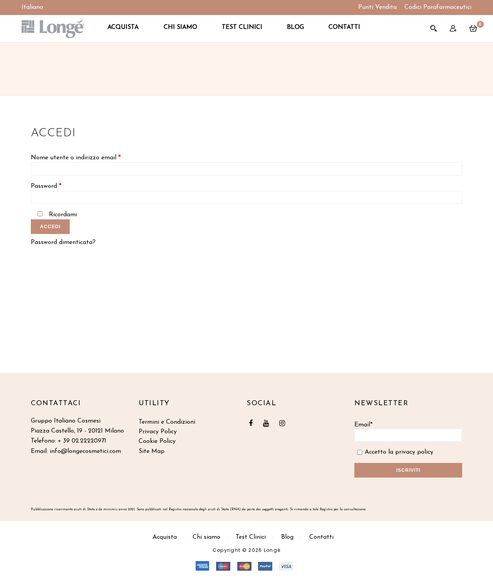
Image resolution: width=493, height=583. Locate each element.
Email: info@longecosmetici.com (76, 451)
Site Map (151, 451)
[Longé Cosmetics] (53, 28)
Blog (295, 27)
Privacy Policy (158, 432)
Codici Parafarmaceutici (437, 7)
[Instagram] (284, 424)
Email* (363, 425)
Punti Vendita (377, 7)
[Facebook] (252, 424)
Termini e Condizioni (167, 422)
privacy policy (414, 452)
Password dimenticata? (63, 242)
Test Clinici (242, 27)
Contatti (344, 27)
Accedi (50, 226)
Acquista (123, 27)
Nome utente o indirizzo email (76, 158)
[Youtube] (268, 424)
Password (46, 186)
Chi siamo (180, 27)
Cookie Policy (157, 441)
